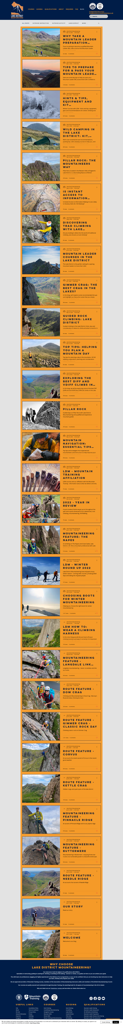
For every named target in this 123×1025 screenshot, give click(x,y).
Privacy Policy (32, 1012)
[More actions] (97, 32)
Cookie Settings (106, 1022)
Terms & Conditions (33, 1010)
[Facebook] (95, 998)
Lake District (74, 23)
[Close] (121, 1022)
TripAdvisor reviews (56, 988)
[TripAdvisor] (99, 998)
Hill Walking (69, 1018)
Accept (116, 1022)
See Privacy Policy (35, 1023)
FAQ (17, 1008)
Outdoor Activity (58, 23)
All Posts (25, 23)
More (84, 23)
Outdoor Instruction (41, 23)
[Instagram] (91, 998)
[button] (98, 23)
